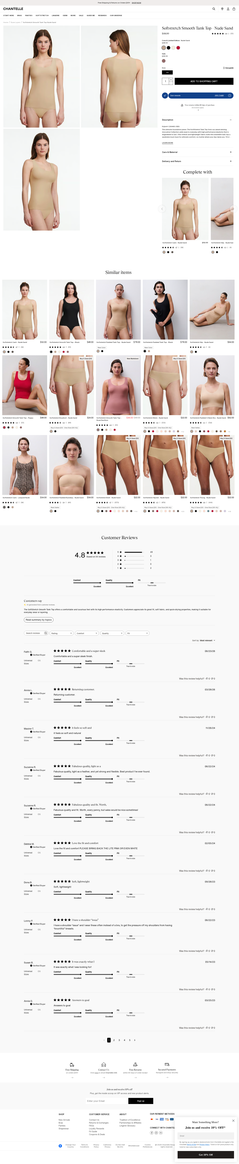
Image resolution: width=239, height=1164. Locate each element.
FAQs (91, 1125)
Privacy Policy (96, 1146)
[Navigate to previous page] (104, 1040)
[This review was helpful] (207, 678)
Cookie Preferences (147, 1146)
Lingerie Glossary (127, 1125)
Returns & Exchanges (99, 1122)
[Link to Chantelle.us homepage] (13, 9)
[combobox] (62, 633)
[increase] (171, 79)
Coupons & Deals (97, 1134)
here (97, 1073)
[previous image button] (162, 208)
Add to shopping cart (204, 81)
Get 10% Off (206, 1154)
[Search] (214, 9)
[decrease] (171, 83)
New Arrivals (64, 1119)
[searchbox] (33, 633)
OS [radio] (167, 72)
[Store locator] (222, 9)
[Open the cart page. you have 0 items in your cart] (234, 9)
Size (163, 68)
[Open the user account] (228, 9)
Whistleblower (133, 1146)
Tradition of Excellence (129, 1119)
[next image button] (233, 208)
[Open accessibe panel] (60, 1146)
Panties (62, 1125)
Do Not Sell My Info (120, 1146)
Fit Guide (93, 1131)
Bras (61, 1122)
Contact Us (94, 1119)
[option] (163, 47)
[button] (73, 15)
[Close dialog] (233, 1120)
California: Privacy (107, 1146)
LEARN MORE (167, 143)
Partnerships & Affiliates (130, 1122)
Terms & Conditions (84, 1146)
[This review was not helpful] (212, 678)
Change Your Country (70, 1146)
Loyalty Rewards (96, 1128)
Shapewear (64, 1128)
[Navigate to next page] (135, 1040)
